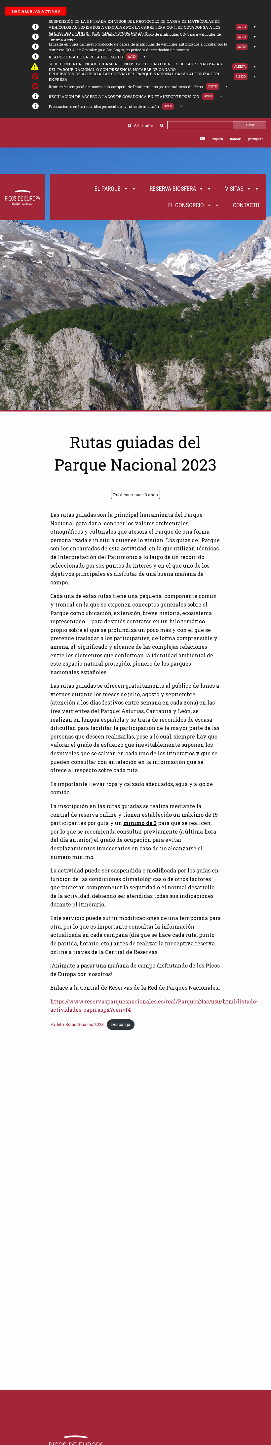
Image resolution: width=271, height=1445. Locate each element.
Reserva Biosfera (173, 188)
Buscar (249, 125)
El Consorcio (186, 205)
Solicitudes (143, 125)
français (235, 139)
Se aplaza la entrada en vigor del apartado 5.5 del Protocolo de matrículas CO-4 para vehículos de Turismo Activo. (135, 37)
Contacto (246, 205)
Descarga (120, 1024)
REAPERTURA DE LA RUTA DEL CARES (86, 56)
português (255, 139)
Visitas (234, 188)
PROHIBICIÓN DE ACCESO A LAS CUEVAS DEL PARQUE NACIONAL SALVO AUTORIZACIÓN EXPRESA (134, 76)
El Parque (108, 188)
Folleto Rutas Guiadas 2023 (77, 1024)
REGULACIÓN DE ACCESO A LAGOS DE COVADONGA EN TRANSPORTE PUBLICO (124, 96)
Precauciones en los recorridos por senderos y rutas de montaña (104, 106)
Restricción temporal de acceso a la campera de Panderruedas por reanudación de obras (126, 86)
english (217, 139)
